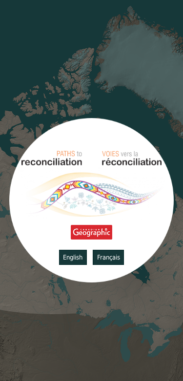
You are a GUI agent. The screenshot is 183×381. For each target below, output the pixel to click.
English (72, 257)
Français (108, 257)
